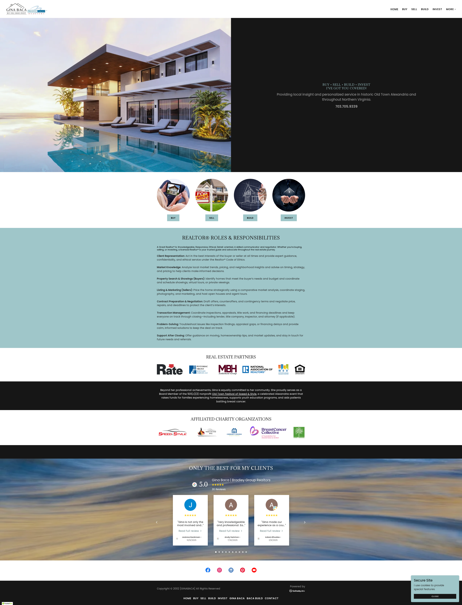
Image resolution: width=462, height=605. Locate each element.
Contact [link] (272, 598)
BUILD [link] (425, 9)
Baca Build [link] (255, 598)
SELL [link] (414, 9)
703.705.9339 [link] (346, 106)
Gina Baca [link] (237, 598)
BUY (173, 217)
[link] (27, 8)
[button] (451, 9)
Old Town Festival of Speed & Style (234, 394)
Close (435, 596)
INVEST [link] (437, 9)
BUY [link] (404, 9)
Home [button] (187, 598)
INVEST (289, 217)
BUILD (250, 217)
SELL (211, 217)
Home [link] (394, 9)
